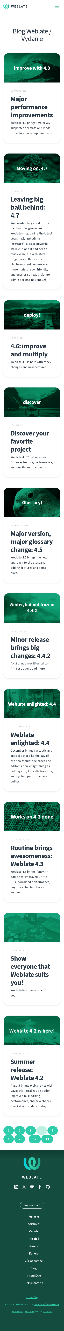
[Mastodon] (32, 1187)
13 (47, 1139)
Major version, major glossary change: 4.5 (32, 541)
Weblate (19, 6)
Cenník (33, 1231)
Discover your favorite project (30, 441)
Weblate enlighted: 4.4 (30, 738)
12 (34, 1139)
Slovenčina (30, 1205)
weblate (32, 1177)
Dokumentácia (34, 1283)
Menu (57, 6)
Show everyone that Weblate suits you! (30, 970)
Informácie (34, 1276)
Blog (34, 1268)
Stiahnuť (34, 1224)
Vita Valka (47, 1311)
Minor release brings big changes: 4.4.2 (31, 647)
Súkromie (29, 1311)
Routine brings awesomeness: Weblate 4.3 (32, 855)
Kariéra (33, 1253)
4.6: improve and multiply (29, 350)
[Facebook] (39, 1187)
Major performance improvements (32, 107)
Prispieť (34, 1239)
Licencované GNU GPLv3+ (46, 1304)
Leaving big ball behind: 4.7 (28, 207)
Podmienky (17, 1311)
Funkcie (34, 1217)
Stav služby (32, 1297)
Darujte (34, 1246)
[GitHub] (47, 1187)
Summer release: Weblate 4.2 (27, 1069)
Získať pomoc (33, 1261)
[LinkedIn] (16, 1187)
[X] (24, 1187)
